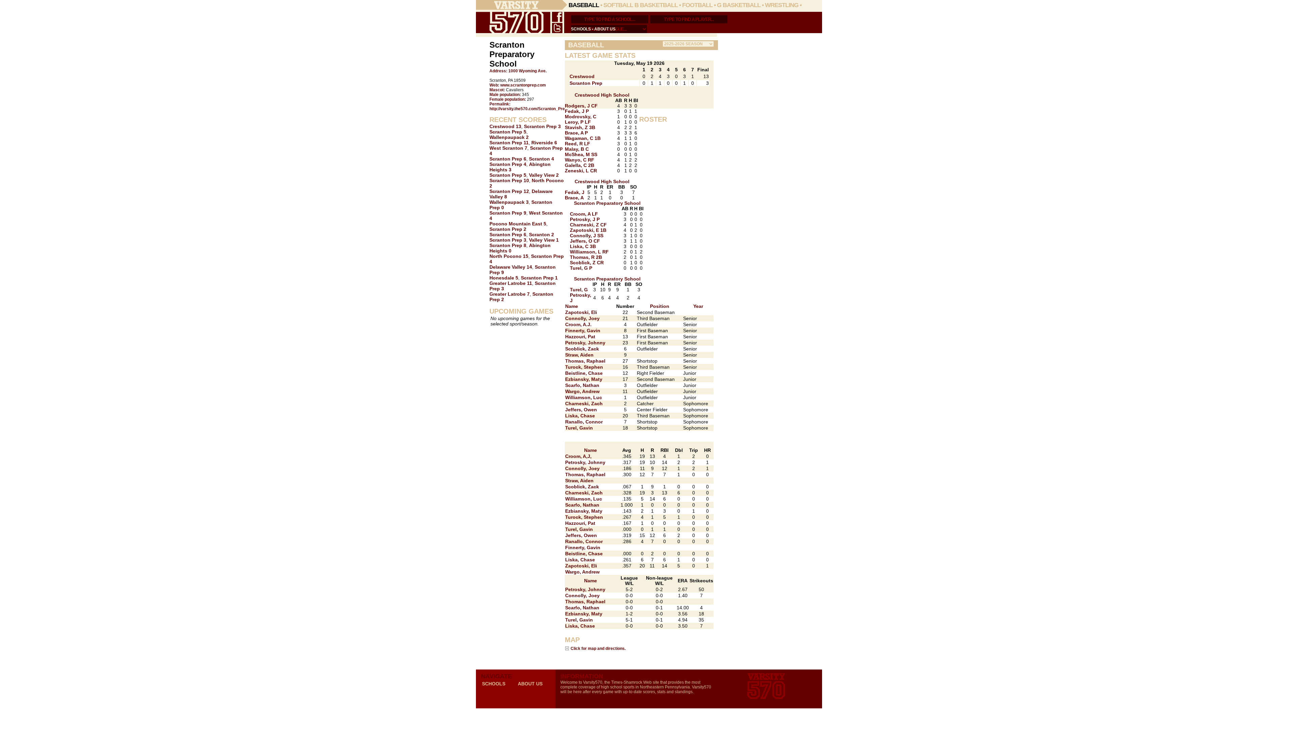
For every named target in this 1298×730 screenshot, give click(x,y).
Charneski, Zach (584, 403)
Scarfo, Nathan (582, 385)
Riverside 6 (544, 142)
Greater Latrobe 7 (509, 294)
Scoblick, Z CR (587, 262)
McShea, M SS (581, 154)
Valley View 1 (544, 240)
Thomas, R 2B (586, 257)
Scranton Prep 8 (507, 245)
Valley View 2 (544, 175)
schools (581, 29)
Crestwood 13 (505, 126)
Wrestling (781, 5)
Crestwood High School (602, 95)
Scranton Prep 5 (507, 132)
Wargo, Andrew (582, 391)
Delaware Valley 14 (510, 267)
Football (697, 5)
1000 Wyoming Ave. (527, 71)
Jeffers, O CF (585, 241)
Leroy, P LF (578, 122)
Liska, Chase (580, 415)
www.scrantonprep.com (523, 85)
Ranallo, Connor (584, 421)
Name (571, 306)
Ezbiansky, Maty (583, 379)
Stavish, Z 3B (580, 127)
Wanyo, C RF (579, 160)
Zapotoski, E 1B (588, 230)
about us (605, 29)
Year (698, 306)
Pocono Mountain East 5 (517, 223)
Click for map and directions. (598, 648)
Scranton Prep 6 (507, 159)
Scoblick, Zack (582, 348)
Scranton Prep (586, 83)
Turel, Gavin (579, 428)
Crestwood (582, 76)
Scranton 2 (541, 234)
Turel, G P (581, 268)
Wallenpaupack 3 (509, 202)
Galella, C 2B (579, 165)
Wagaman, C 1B (583, 138)
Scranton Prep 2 (507, 229)
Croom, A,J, (578, 456)
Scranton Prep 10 (509, 180)
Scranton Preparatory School (607, 203)
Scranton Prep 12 (509, 191)
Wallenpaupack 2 (509, 137)
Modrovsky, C (580, 116)
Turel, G (579, 289)
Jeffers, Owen (581, 409)
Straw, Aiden (579, 355)
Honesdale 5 (503, 278)
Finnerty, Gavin (582, 330)
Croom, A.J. (578, 324)
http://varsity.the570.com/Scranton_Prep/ (528, 108)
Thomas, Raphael (585, 361)
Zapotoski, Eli (581, 312)
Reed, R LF (577, 143)
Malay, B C (577, 149)
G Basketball (739, 5)
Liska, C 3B (583, 246)
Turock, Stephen (584, 367)
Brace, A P (576, 133)
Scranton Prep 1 (539, 278)
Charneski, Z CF (588, 224)
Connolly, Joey (582, 318)
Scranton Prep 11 (509, 142)
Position (659, 306)
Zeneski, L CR (581, 170)
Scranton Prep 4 (507, 164)
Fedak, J (574, 192)
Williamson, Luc (583, 397)
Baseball (584, 5)
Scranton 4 (541, 159)
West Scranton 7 (508, 148)
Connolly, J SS (586, 235)
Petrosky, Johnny (585, 342)
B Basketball (656, 5)
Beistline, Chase (584, 373)
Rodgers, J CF (581, 105)
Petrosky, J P (585, 219)
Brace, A (574, 197)
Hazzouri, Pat (580, 336)
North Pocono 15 (508, 256)
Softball (618, 5)
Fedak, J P (577, 111)
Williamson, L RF (589, 251)
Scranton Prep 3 (542, 126)
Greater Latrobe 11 (510, 283)
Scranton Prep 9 (507, 213)
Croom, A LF (584, 214)
